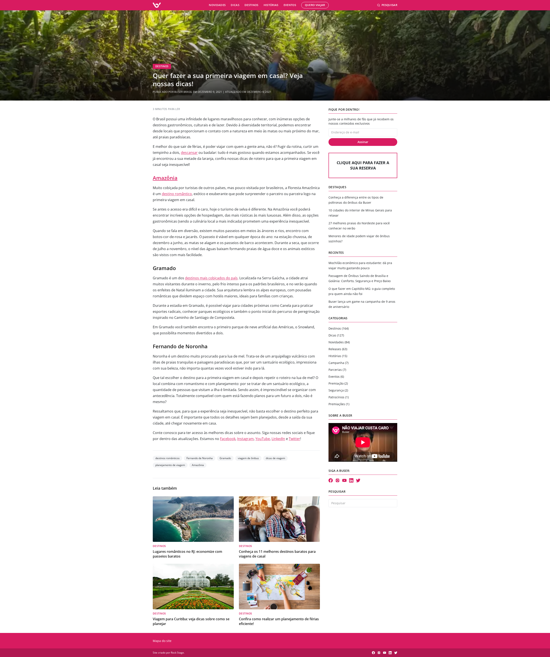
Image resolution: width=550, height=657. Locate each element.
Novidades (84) (339, 342)
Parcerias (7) (337, 370)
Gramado (225, 458)
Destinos (251, 5)
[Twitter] (358, 480)
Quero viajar (315, 5)
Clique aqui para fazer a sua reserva (363, 165)
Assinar (363, 142)
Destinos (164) (338, 328)
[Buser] (157, 5)
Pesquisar (389, 5)
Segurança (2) (338, 390)
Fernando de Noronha (199, 458)
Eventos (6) (336, 376)
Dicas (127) (336, 335)
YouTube (262, 438)
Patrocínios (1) (338, 397)
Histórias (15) (337, 356)
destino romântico (177, 193)
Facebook (227, 438)
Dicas (235, 5)
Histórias (271, 5)
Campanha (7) (338, 363)
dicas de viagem (275, 458)
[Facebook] (330, 480)
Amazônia (165, 177)
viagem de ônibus (248, 458)
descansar (189, 152)
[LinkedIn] (351, 480)
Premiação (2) (338, 383)
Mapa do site (162, 641)
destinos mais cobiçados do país (211, 278)
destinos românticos (167, 458)
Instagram (245, 438)
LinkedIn (278, 438)
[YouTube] (344, 480)
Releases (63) (337, 349)
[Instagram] (337, 480)
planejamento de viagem (170, 465)
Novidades (217, 5)
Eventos (290, 5)
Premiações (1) (338, 404)
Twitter (294, 438)
